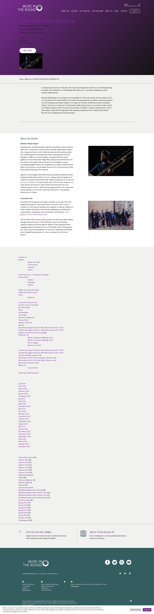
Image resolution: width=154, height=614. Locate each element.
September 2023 (24, 421)
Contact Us (22, 257)
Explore (74, 11)
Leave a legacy (33, 343)
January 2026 (23, 394)
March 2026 (22, 389)
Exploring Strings (24, 475)
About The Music (34, 262)
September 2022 (24, 436)
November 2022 (24, 434)
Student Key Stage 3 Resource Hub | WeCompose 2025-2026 (40, 328)
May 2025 (22, 401)
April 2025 (22, 404)
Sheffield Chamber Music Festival (30, 490)
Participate (31, 282)
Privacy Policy (23, 320)
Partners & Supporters (26, 318)
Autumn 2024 (23, 467)
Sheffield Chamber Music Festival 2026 (32, 498)
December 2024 (24, 406)
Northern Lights (24, 483)
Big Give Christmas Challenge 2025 (40, 340)
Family (20, 478)
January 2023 (23, 429)
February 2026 (23, 391)
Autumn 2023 (23, 465)
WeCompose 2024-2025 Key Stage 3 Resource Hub (37, 358)
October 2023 (23, 419)
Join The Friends (24, 307)
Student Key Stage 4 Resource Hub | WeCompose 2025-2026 (40, 330)
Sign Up (21, 325)
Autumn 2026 (23, 472)
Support (124, 11)
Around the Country (25, 457)
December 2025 (24, 396)
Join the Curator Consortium (28, 305)
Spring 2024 (22, 508)
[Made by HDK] (110, 604)
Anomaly (46, 177)
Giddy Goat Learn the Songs (28, 290)
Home (21, 79)
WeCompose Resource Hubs (28, 363)
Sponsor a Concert (34, 345)
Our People (22, 315)
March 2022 (22, 441)
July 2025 (21, 399)
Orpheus (36, 187)
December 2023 (24, 416)
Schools (30, 285)
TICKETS (135, 11)
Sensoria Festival (24, 488)
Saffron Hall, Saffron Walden (31, 29)
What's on (28, 79)
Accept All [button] (147, 610)
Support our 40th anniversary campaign (32, 333)
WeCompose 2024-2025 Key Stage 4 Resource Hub (37, 360)
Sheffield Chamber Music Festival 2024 (32, 493)
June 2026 (22, 386)
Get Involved (85, 11)
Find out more (26, 590)
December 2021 (24, 447)
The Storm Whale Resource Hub (30, 355)
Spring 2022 (22, 503)
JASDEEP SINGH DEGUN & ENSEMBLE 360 (46, 79)
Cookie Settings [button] (135, 610)
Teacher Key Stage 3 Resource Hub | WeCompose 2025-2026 (40, 350)
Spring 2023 (22, 505)
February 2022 (23, 444)
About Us (108, 11)
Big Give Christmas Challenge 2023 (40, 338)
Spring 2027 (22, 515)
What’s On (65, 11)
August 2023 (23, 424)
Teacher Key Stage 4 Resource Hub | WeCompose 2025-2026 (40, 353)
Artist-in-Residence (29, 182)
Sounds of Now (24, 500)
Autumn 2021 (23, 460)
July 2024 (21, 409)
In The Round (32, 265)
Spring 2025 (22, 510)
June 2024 (22, 411)
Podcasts (31, 267)
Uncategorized (23, 520)
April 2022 (22, 439)
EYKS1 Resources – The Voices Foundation (33, 275)
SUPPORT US (23, 335)
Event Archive (33, 368)
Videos (30, 270)
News (116, 11)
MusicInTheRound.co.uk (30, 573)
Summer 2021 (23, 518)
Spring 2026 (22, 513)
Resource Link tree (25, 323)
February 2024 (23, 414)
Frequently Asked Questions (28, 373)
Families (30, 280)
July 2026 (21, 384)
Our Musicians (97, 11)
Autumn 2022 (23, 462)
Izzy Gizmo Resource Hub (27, 302)
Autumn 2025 (23, 470)
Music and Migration (25, 480)
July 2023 (21, 426)
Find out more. (75, 586)
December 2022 (24, 431)
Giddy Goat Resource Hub (27, 292)
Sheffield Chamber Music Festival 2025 (32, 495)
